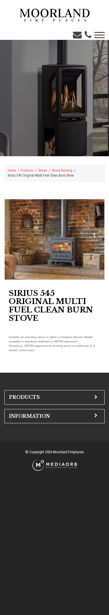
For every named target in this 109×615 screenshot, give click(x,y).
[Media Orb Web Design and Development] (54, 465)
